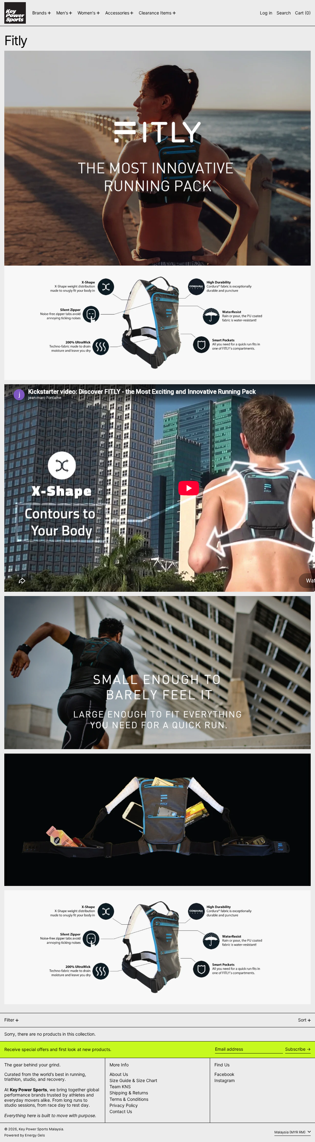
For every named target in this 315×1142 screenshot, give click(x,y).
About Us (119, 1074)
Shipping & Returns (129, 1092)
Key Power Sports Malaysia (41, 1129)
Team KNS (120, 1086)
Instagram (224, 1080)
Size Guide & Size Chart (133, 1080)
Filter (9, 1019)
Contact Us (121, 1111)
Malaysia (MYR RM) (290, 1132)
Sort (302, 1019)
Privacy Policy (124, 1105)
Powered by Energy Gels (24, 1135)
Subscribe (295, 1049)
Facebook (224, 1074)
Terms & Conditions (129, 1099)
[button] (284, 13)
